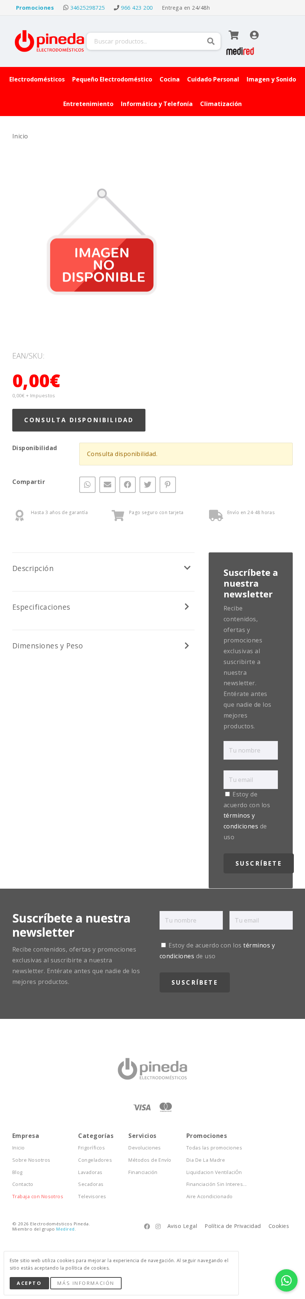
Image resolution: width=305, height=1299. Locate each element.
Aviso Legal (182, 1225)
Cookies (279, 1225)
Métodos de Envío (149, 1160)
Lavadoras (90, 1172)
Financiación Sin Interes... (216, 1184)
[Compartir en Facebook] (127, 485)
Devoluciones (144, 1147)
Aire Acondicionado (209, 1196)
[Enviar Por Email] (107, 485)
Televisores (92, 1196)
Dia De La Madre (205, 1160)
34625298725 (87, 7)
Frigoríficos (91, 1147)
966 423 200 (136, 7)
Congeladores (95, 1160)
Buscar (211, 41)
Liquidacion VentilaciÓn (214, 1172)
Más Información (85, 1283)
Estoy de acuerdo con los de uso (247, 815)
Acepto (29, 1283)
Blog (17, 1172)
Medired (65, 1229)
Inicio (20, 136)
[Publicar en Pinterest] (168, 485)
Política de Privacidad (233, 1225)
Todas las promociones (214, 1147)
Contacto (22, 1184)
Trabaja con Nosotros (38, 1196)
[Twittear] (147, 485)
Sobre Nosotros (31, 1160)
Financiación (143, 1172)
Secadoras (90, 1184)
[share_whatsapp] (87, 485)
